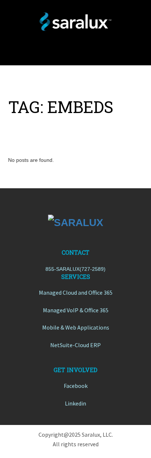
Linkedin (75, 403)
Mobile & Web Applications (75, 327)
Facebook (76, 385)
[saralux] (75, 21)
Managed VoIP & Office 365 (75, 310)
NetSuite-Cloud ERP (75, 345)
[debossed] (75, 222)
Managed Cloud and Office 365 (76, 292)
